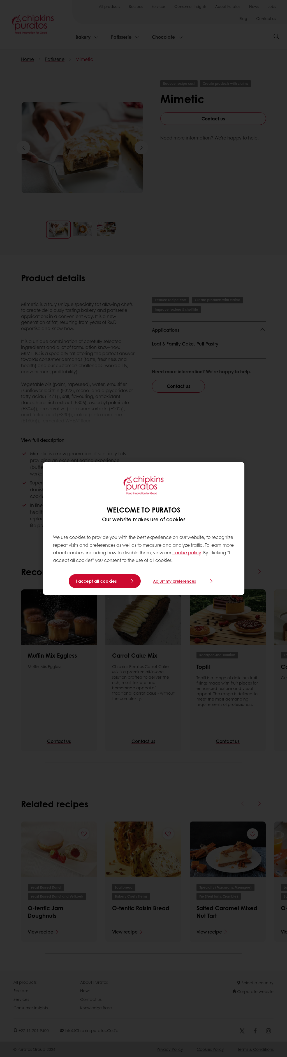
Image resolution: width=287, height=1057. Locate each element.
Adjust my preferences (174, 581)
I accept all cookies (96, 581)
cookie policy (186, 552)
